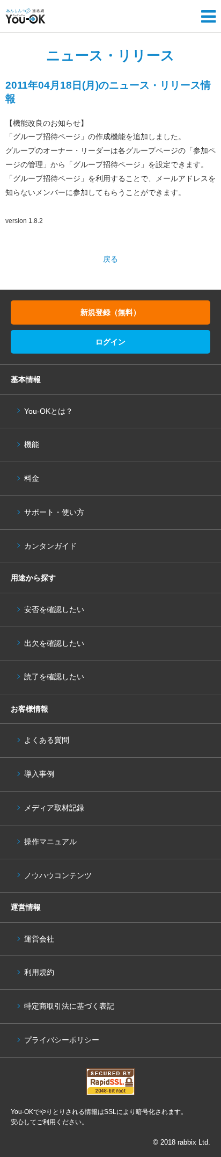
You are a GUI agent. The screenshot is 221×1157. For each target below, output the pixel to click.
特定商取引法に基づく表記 (69, 1006)
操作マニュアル (50, 842)
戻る (110, 259)
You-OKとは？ (48, 411)
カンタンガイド (50, 546)
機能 (31, 445)
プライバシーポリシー (61, 1040)
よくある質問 (46, 740)
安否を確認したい (54, 610)
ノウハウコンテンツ (58, 876)
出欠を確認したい (54, 643)
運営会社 (39, 939)
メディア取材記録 (54, 808)
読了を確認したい (54, 677)
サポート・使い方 (54, 512)
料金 (31, 479)
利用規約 (39, 972)
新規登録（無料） (110, 312)
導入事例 (39, 774)
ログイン (110, 341)
